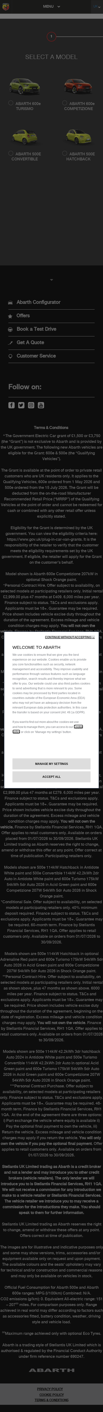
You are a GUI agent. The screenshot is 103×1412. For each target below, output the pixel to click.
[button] (70, 637)
